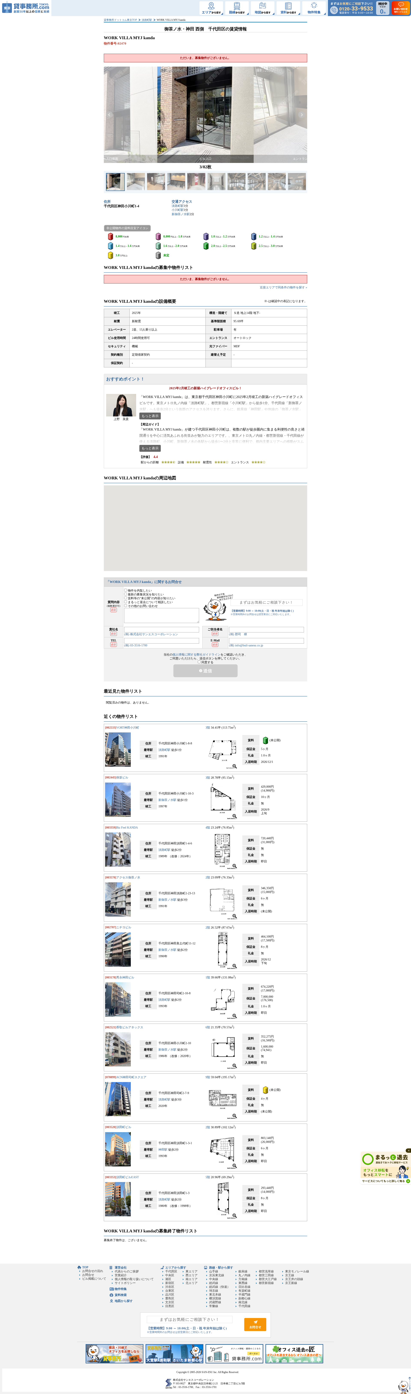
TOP (85, 1267)
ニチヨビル (123, 927)
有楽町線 (244, 1290)
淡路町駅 (147, 19)
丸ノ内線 (244, 1275)
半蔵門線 (244, 1294)
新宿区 (169, 1283)
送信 (207, 670)
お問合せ (88, 1274)
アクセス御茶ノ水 (128, 877)
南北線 (242, 1302)
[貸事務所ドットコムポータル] (234, 1362)
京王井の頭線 (294, 1279)
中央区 (169, 1275)
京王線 (289, 1275)
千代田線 (244, 1306)
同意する (207, 662)
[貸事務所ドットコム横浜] (114, 1362)
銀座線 (242, 1271)
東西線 (242, 1283)
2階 (208, 877)
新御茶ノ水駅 (181, 214)
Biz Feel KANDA (127, 827)
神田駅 (162, 1149)
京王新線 (291, 1283)
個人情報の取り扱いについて (134, 1279)
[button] (109, 114)
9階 (208, 1077)
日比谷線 (244, 1286)
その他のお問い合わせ (142, 606)
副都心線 (244, 1298)
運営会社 (121, 1267)
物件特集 (121, 1289)
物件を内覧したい (139, 590)
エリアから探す (175, 1267)
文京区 (169, 1302)
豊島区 (169, 1298)
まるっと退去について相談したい (150, 602)
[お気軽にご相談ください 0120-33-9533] (351, 8)
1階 (208, 977)
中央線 (213, 1279)
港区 (168, 1279)
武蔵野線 (215, 1302)
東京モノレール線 (297, 1271)
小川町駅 (178, 210)
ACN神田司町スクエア (131, 1077)
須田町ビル (123, 1127)
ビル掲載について (94, 1278)
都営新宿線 (266, 1283)
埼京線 (213, 1290)
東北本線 (215, 1294)
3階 (208, 727)
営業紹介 (121, 1275)
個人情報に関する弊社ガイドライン (196, 654)
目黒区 (169, 1306)
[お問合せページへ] (255, 1330)
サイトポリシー (125, 1283)
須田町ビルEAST (127, 1177)
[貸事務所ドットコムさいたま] (174, 1362)
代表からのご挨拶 (127, 1271)
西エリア (192, 1275)
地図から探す (124, 1301)
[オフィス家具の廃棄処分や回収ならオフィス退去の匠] (294, 1362)
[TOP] (25, 8)
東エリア (192, 1271)
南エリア (192, 1279)
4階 (208, 827)
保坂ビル (122, 777)
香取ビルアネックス (129, 1027)
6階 (208, 1027)
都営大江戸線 (268, 1279)
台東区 (169, 1290)
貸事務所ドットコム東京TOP (120, 19)
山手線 (213, 1271)
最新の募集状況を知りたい (145, 594)
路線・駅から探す (221, 1267)
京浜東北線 (216, 1275)
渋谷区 (169, 1286)
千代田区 (171, 1271)
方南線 (242, 1279)
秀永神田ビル (125, 977)
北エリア (192, 1283)
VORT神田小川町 (127, 727)
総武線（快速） (219, 1286)
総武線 (213, 1283)
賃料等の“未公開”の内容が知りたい (151, 598)
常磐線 (213, 1306)
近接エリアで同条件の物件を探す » (283, 287)
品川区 (169, 1294)
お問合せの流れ (92, 1271)
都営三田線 (266, 1275)
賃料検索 (121, 1295)
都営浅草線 (266, 1271)
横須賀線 (215, 1298)
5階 (208, 1177)
